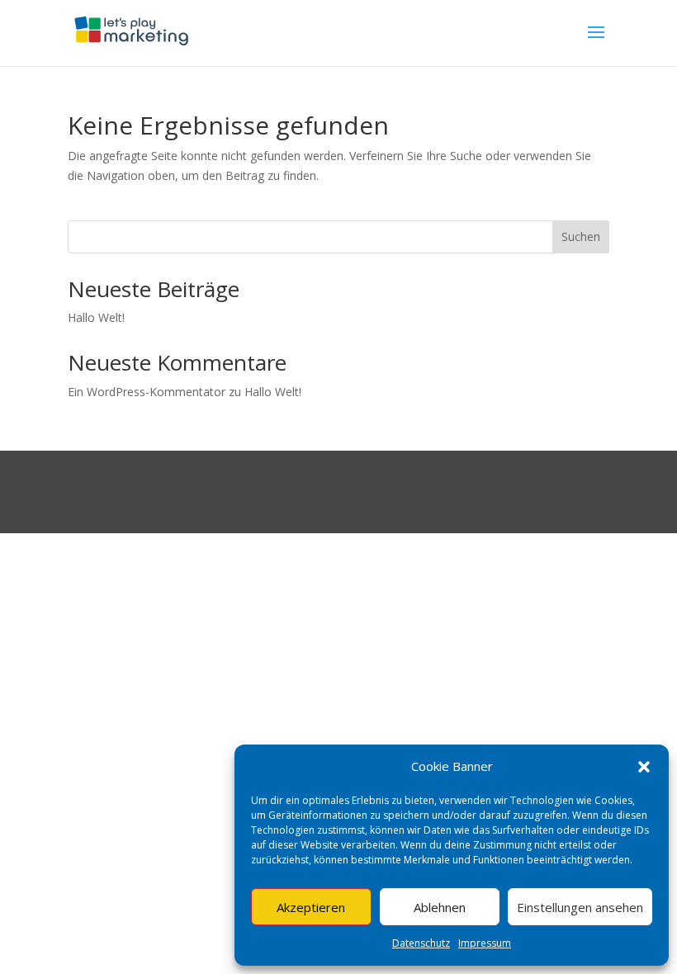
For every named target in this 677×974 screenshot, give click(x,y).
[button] (644, 767)
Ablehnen (440, 907)
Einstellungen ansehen (580, 907)
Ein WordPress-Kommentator (146, 392)
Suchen (580, 236)
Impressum (484, 943)
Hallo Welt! (96, 317)
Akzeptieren (311, 907)
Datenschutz (421, 943)
